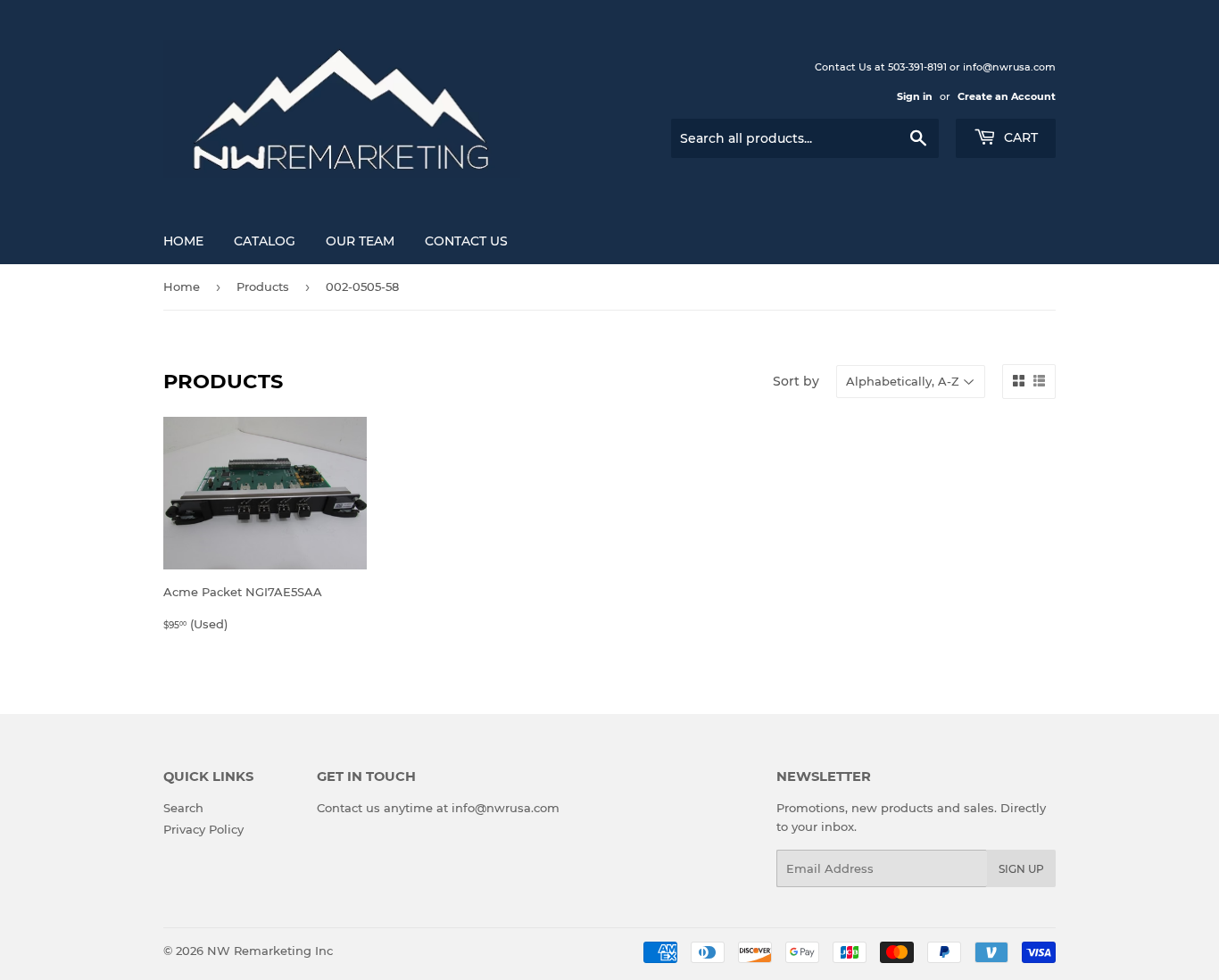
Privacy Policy (203, 829)
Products (262, 286)
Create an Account (1007, 96)
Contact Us (466, 241)
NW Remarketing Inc (270, 950)
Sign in (915, 96)
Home (183, 241)
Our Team (360, 241)
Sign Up (1021, 869)
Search (183, 808)
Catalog (264, 241)
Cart (1019, 137)
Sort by (796, 381)
